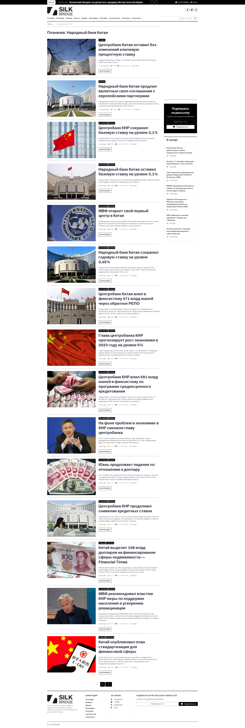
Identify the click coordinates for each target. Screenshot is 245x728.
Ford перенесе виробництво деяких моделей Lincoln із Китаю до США (180, 175)
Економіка (103, 123)
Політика (110, 543)
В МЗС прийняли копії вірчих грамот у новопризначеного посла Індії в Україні (180, 188)
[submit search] (195, 18)
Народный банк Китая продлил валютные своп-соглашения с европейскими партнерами (128, 91)
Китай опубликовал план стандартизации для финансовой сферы (122, 647)
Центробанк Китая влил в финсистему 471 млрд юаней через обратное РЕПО (126, 299)
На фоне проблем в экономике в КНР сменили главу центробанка (129, 428)
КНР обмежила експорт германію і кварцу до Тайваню (178, 217)
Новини (50, 24)
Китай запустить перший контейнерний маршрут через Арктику (178, 231)
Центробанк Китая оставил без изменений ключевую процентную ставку (127, 49)
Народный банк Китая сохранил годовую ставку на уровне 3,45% (128, 257)
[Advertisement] (180, 61)
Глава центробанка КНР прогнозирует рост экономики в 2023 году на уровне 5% (128, 340)
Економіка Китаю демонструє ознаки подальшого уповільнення (179, 150)
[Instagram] (196, 10)
